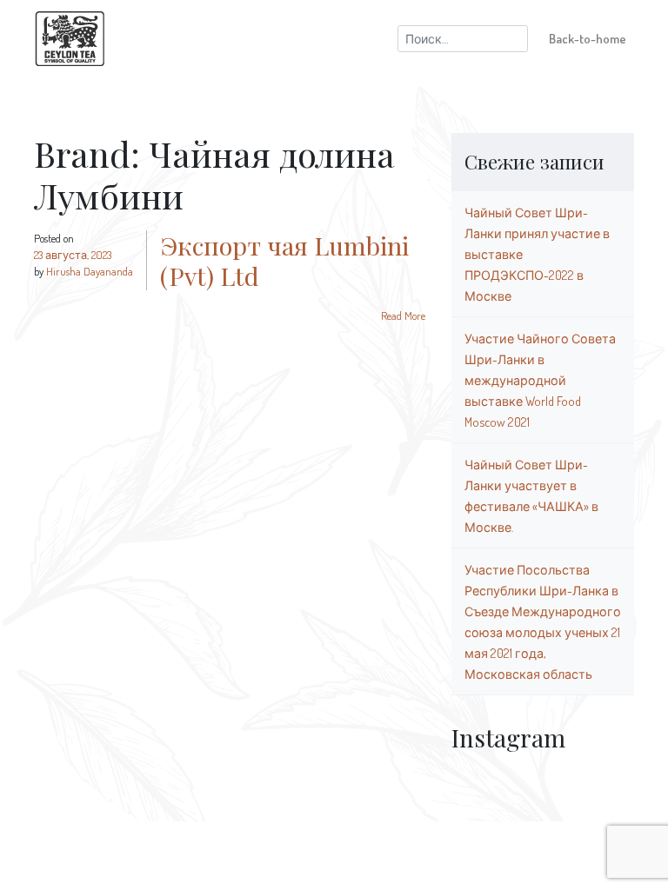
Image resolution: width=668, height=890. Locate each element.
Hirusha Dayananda (89, 271)
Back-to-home (587, 38)
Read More (403, 315)
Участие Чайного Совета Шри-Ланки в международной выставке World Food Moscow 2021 (540, 379)
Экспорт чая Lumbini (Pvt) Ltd (284, 260)
